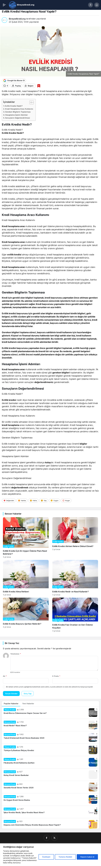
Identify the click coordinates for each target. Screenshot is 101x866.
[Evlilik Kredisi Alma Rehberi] (26, 578)
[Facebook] (47, 838)
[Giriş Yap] (90, 4)
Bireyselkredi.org (17, 18)
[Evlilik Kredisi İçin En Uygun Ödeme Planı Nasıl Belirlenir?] (26, 537)
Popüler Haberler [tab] (11, 703)
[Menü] (4, 4)
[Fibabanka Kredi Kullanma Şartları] (50, 762)
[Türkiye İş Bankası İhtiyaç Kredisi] (50, 750)
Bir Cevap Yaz (12, 643)
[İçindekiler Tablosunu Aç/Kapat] (30, 102)
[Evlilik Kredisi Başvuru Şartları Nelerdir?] (26, 615)
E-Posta (56, 676)
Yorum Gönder (11, 694)
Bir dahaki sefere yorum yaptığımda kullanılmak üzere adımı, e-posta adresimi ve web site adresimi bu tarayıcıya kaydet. (49, 687)
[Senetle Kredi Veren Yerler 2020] (50, 787)
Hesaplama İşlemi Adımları (16, 115)
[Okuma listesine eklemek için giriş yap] (39, 86)
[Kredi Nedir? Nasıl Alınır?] (50, 725)
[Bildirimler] (96, 4)
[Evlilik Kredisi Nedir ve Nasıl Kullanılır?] (75, 578)
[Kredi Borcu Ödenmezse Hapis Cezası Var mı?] (50, 712)
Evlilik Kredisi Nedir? (14, 106)
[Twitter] (54, 838)
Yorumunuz (15, 654)
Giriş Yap (28, 694)
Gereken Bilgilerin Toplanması (18, 112)
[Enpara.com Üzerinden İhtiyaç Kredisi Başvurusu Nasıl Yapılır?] (50, 823)
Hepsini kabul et (87, 857)
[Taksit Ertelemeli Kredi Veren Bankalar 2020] (50, 737)
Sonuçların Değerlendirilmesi (17, 118)
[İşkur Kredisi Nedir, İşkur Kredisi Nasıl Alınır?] (50, 812)
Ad (5, 676)
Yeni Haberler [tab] (28, 703)
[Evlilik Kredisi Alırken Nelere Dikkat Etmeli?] (75, 537)
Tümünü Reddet (65, 857)
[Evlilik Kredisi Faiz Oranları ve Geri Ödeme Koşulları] (75, 615)
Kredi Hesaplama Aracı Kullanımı (19, 109)
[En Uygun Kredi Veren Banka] (50, 799)
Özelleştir (46, 857)
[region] (50, 854)
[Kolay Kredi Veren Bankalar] (50, 775)
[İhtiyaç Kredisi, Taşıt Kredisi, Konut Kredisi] (22, 4)
